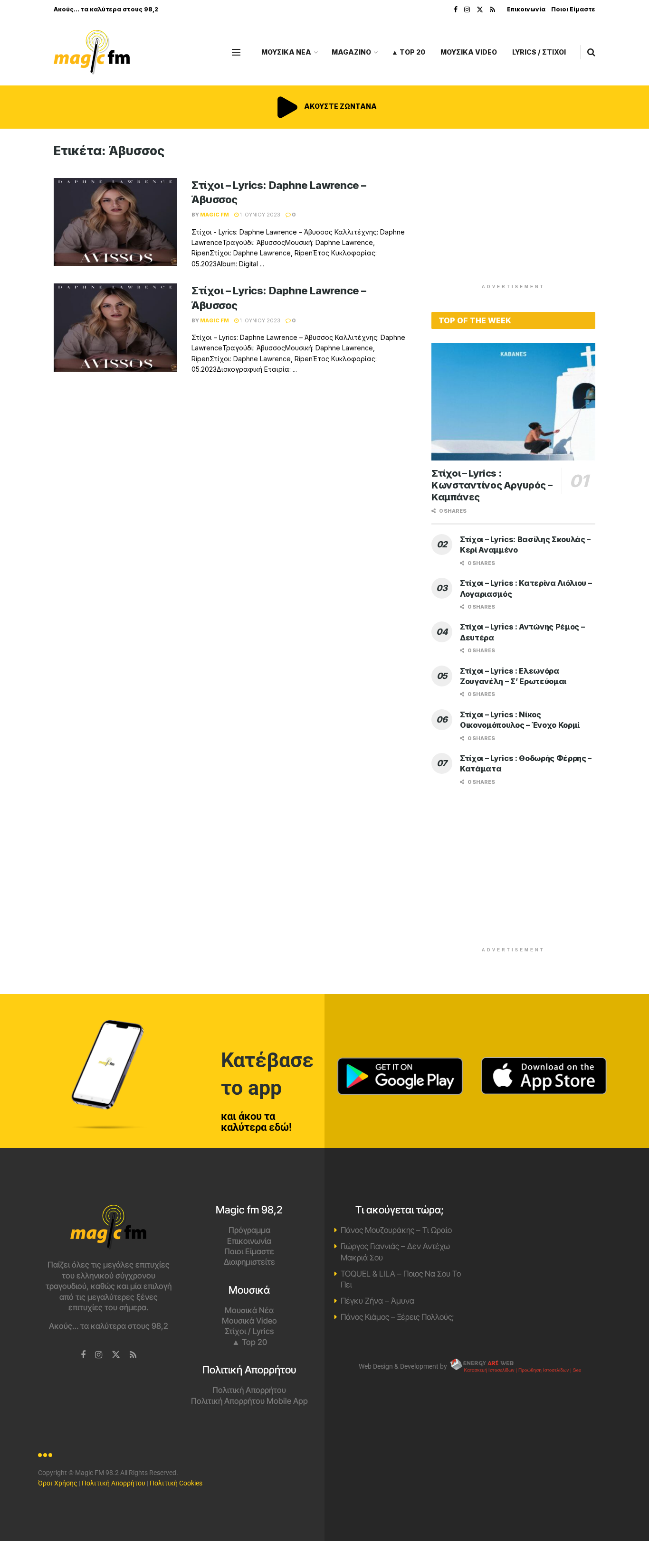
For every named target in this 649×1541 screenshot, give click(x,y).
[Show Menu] (236, 52)
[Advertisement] (513, 209)
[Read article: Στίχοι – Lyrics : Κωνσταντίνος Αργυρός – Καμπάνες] (513, 401)
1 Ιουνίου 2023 (259, 214)
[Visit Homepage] (92, 52)
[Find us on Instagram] (467, 9)
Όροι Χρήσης (57, 1483)
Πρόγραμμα (249, 1230)
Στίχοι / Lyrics (249, 1331)
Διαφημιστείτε (249, 1262)
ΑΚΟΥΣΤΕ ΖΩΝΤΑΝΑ (340, 106)
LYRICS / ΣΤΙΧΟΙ (539, 52)
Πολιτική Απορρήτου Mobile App (249, 1401)
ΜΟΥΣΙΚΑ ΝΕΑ (286, 52)
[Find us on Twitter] (480, 9)
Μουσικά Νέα (249, 1310)
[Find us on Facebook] (456, 9)
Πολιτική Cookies (176, 1483)
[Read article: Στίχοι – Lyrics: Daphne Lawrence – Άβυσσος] (115, 222)
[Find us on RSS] (492, 9)
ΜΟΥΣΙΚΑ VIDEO (468, 52)
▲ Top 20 (408, 52)
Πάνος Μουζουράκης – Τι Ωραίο (396, 1230)
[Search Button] (591, 52)
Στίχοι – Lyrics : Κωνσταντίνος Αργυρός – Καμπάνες (491, 485)
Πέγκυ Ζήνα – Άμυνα (377, 1301)
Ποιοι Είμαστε (573, 9)
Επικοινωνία (526, 9)
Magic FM (214, 214)
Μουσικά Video (249, 1320)
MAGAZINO (351, 52)
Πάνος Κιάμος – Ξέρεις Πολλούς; (397, 1317)
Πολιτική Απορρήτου (249, 1390)
